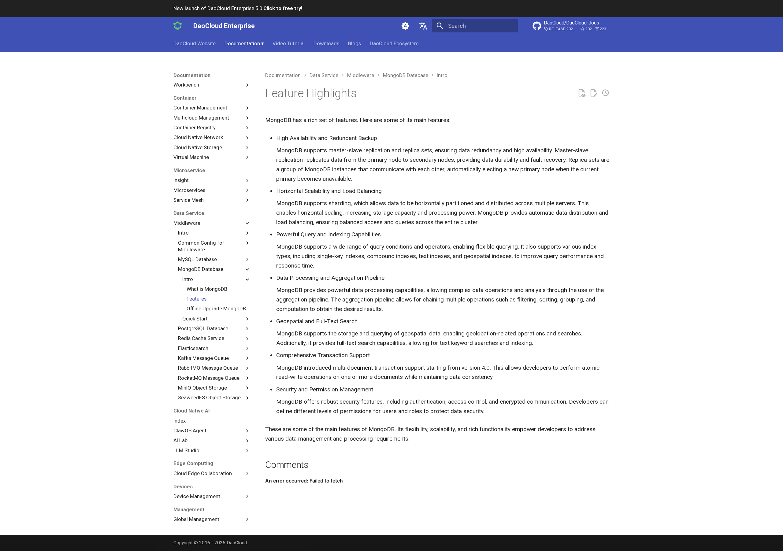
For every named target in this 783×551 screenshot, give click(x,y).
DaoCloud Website (194, 43)
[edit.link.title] (593, 93)
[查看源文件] (581, 93)
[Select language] (423, 25)
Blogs (354, 43)
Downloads (326, 43)
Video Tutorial (289, 43)
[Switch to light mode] (405, 25)
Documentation (244, 43)
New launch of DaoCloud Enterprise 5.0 (237, 8)
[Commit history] (605, 93)
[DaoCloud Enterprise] (178, 25)
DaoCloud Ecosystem (394, 43)
